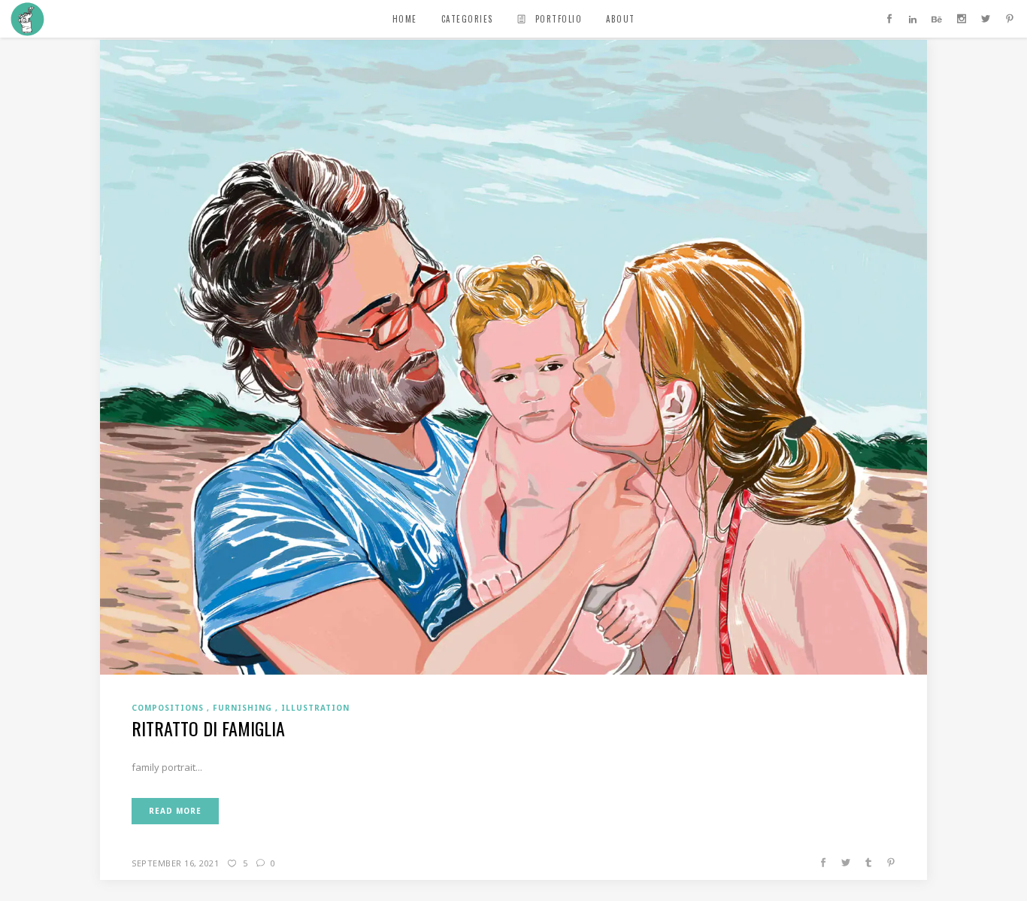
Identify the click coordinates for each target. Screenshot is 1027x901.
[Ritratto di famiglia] (513, 356)
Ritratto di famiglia (208, 728)
